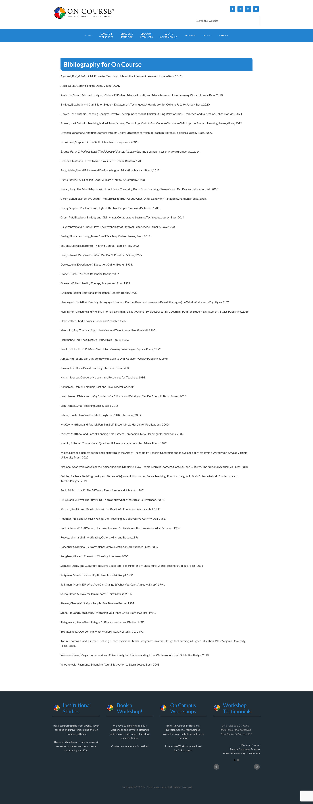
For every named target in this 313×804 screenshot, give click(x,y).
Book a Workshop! (129, 708)
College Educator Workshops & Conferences (84, 13)
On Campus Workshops (183, 708)
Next (257, 767)
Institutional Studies (77, 708)
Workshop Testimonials (237, 708)
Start (235, 760)
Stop (238, 760)
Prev (216, 767)
